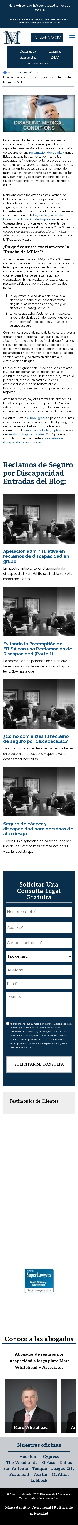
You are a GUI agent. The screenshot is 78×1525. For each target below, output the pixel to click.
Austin (40, 1474)
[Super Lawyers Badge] (39, 1281)
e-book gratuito (38, 418)
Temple (39, 1468)
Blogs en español (23, 72)
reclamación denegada (45, 152)
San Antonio (15, 1468)
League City (63, 1468)
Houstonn (29, 1456)
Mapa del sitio (18, 1508)
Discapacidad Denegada (55, 1494)
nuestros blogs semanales (26, 434)
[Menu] (72, 37)
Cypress (51, 1456)
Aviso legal (16, 1027)
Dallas (65, 1462)
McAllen (60, 1474)
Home (4, 72)
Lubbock (39, 1480)
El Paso (48, 1462)
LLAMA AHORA (50, 37)
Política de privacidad (38, 1027)
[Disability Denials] (12, 37)
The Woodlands (21, 1462)
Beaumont (19, 1474)
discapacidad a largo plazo (43, 430)
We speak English (38, 63)
